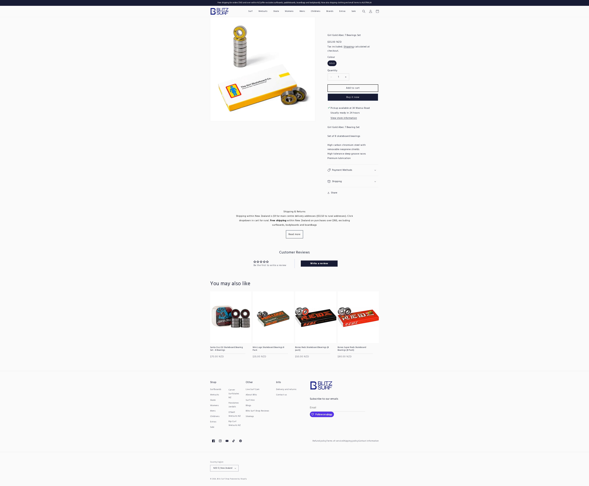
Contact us (281, 395)
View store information (344, 118)
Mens (213, 411)
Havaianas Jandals (234, 405)
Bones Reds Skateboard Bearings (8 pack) (312, 349)
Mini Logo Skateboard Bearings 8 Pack (268, 349)
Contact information (368, 441)
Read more (294, 234)
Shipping (349, 47)
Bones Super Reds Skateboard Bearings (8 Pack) (352, 349)
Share (334, 193)
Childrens (214, 416)
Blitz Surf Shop (223, 479)
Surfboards (215, 389)
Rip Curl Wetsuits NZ (235, 423)
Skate (213, 400)
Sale (212, 427)
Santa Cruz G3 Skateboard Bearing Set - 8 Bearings (226, 349)
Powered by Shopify (238, 479)
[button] (363, 11)
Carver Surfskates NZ (234, 393)
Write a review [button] (319, 264)
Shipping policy (350, 441)
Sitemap (250, 416)
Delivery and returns (286, 389)
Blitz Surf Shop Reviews (257, 411)
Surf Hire (250, 400)
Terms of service (335, 441)
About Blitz (251, 395)
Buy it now (352, 97)
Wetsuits (214, 395)
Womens (214, 405)
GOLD (332, 63)
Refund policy (320, 441)
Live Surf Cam (252, 389)
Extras (213, 422)
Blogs (248, 405)
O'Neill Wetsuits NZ (235, 414)
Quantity (332, 70)
